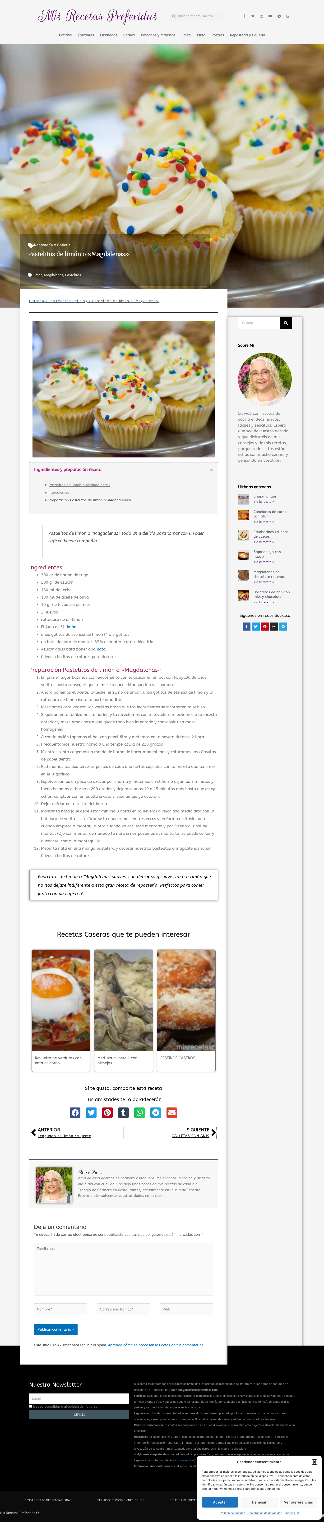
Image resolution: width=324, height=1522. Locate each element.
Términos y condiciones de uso (120, 1500)
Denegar (259, 1502)
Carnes (129, 35)
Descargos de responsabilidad (48, 1500)
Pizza (201, 35)
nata (101, 649)
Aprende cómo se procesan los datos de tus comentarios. (156, 1345)
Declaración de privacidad (264, 1513)
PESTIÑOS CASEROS (177, 1058)
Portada (36, 301)
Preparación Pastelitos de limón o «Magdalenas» (90, 500)
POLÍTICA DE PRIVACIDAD (187, 1500)
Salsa (186, 35)
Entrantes (86, 35)
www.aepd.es (185, 1460)
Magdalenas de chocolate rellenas (269, 574)
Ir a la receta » (264, 501)
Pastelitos (73, 275)
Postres (218, 35)
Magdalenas (53, 275)
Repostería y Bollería (247, 35)
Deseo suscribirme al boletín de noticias (65, 1406)
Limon (37, 275)
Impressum (292, 1513)
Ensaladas (108, 35)
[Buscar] (286, 323)
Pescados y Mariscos (158, 35)
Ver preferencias (298, 1502)
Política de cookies (232, 1513)
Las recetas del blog (68, 301)
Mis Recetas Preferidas (98, 16)
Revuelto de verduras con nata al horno (58, 1060)
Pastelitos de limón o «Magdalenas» (79, 485)
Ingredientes (59, 492)
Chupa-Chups (265, 496)
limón (70, 627)
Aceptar (220, 1502)
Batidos (65, 35)
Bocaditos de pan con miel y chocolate (272, 594)
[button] (314, 1462)
